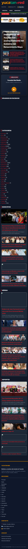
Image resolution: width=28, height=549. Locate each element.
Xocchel (3, 199)
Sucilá (2, 175)
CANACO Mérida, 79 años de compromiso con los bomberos (17, 68)
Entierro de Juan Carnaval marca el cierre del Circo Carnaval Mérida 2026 (13, 311)
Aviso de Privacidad (6, 536)
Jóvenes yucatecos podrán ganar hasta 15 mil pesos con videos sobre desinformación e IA (17, 61)
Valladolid (3, 197)
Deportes (3, 142)
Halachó (3, 150)
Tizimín (3, 190)
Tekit (2, 181)
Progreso (3, 166)
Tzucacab (3, 192)
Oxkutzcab (4, 164)
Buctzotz (3, 137)
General (3, 146)
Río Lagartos (4, 168)
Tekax (2, 179)
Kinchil (3, 157)
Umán (2, 196)
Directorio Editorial (5, 540)
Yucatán (3, 203)
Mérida (3, 161)
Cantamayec (4, 139)
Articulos (3, 133)
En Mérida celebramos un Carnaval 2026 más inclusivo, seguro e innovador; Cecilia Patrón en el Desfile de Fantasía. (13, 373)
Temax (3, 184)
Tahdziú (3, 177)
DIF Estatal (4, 144)
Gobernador (4, 148)
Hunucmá (3, 151)
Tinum (2, 188)
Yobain (3, 201)
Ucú (2, 194)
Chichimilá (4, 140)
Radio (10, 10)
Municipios (17, 10)
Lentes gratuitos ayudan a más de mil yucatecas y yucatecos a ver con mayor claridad (13, 259)
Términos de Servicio (6, 538)
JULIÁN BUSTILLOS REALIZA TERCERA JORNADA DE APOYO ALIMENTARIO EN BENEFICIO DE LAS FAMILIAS (17, 53)
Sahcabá (3, 170)
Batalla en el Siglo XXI (8, 431)
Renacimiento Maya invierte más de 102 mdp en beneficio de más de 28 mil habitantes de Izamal (13, 228)
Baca (2, 135)
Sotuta (3, 173)
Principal (4, 10)
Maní (2, 159)
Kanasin (3, 155)
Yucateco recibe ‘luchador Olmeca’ (11, 454)
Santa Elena (4, 172)
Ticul (2, 186)
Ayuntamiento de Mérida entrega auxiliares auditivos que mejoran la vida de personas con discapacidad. (14, 329)
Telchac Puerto (5, 183)
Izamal (3, 153)
